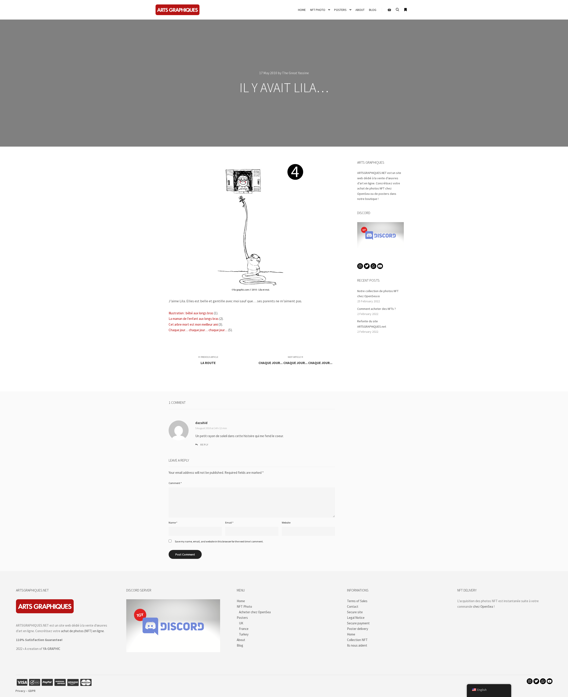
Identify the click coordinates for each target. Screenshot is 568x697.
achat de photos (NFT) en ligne (82, 631)
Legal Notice (356, 617)
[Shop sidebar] (389, 10)
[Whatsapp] (373, 266)
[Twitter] (367, 266)
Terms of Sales (357, 601)
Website (286, 522)
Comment (175, 483)
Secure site (355, 612)
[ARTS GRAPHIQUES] (177, 10)
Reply (204, 444)
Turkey (243, 634)
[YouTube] (380, 266)
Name (173, 522)
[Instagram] (360, 266)
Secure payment (358, 623)
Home (241, 601)
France (243, 629)
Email (229, 522)
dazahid (201, 423)
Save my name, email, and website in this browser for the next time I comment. (219, 541)
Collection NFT (357, 640)
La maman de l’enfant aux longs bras (194, 319)
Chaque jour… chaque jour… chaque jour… (198, 330)
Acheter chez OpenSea (255, 612)
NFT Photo (244, 606)
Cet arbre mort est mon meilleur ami (193, 324)
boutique (371, 199)
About (241, 640)
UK (241, 623)
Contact (352, 606)
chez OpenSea (483, 606)
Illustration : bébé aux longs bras (191, 313)
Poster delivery (357, 629)
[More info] (405, 10)
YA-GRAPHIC (51, 649)
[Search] (397, 10)
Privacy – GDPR (26, 691)
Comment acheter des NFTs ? (376, 309)
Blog (240, 645)
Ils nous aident (357, 645)
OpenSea (363, 194)
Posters (242, 617)
